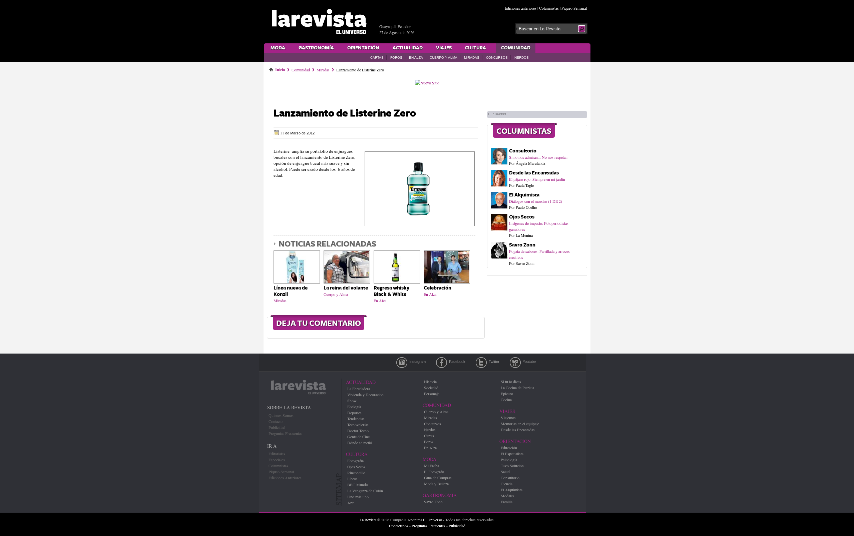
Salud (505, 471)
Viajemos (508, 417)
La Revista (368, 519)
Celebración (437, 288)
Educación (509, 447)
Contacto (276, 421)
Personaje (431, 393)
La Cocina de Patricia (517, 387)
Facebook (441, 362)
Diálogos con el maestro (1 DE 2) (535, 201)
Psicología (509, 459)
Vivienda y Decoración (365, 394)
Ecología (354, 406)
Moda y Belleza (436, 483)
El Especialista (512, 453)
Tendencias (356, 418)
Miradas (471, 57)
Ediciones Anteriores (285, 477)
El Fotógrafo (434, 471)
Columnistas (549, 8)
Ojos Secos (521, 217)
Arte (350, 502)
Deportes (354, 412)
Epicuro (507, 393)
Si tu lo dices (511, 381)
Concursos (497, 57)
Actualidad (408, 48)
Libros (352, 478)
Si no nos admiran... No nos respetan (538, 157)
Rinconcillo (356, 472)
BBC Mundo (357, 484)
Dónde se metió (359, 442)
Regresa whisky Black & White (391, 291)
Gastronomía (316, 48)
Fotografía (355, 460)
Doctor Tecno (358, 430)
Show (352, 400)
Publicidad (277, 427)
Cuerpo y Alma (443, 57)
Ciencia (506, 483)
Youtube (515, 362)
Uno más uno (358, 496)
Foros (396, 57)
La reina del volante (346, 288)
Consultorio (522, 151)
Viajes (444, 48)
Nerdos (521, 57)
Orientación (363, 48)
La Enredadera (358, 388)
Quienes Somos (281, 415)
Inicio (280, 68)
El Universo (432, 519)
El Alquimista (524, 195)
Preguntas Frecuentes (285, 433)
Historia (430, 381)
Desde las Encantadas (534, 173)
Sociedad (431, 387)
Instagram (402, 362)
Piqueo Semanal (574, 8)
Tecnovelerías (358, 424)
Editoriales (277, 453)
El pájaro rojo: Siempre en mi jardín (537, 179)
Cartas (377, 57)
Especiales (277, 459)
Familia (506, 501)
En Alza (416, 57)
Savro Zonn (522, 245)
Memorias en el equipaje (520, 423)
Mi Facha (431, 465)
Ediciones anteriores (520, 8)
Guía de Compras (438, 477)
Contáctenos (398, 525)
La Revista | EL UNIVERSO (319, 22)
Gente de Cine (358, 436)
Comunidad (515, 48)
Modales (507, 495)
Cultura (475, 48)
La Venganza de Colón (365, 490)
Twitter (481, 362)
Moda (278, 48)
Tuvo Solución (512, 465)
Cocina (506, 399)
